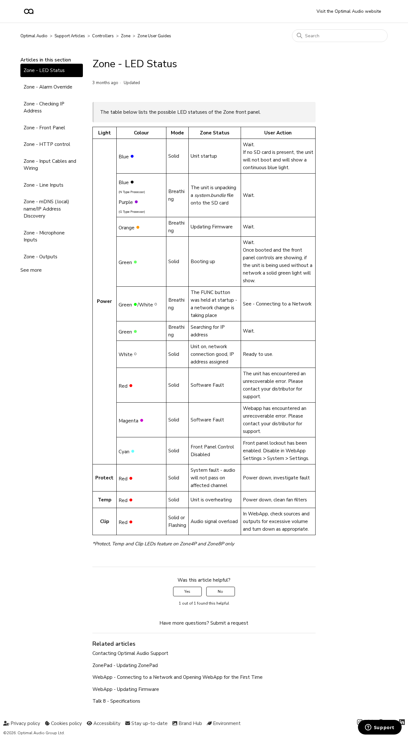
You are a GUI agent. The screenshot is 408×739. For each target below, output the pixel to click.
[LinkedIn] (402, 723)
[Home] (28, 11)
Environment (226, 723)
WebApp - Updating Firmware (125, 689)
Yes (187, 591)
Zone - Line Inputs (43, 185)
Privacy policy (24, 723)
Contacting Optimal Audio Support (130, 653)
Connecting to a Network (283, 304)
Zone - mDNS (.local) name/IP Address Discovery (46, 208)
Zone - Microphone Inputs (44, 236)
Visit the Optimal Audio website (349, 11)
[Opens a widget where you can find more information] (380, 728)
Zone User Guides (154, 36)
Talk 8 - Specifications (116, 701)
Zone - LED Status (44, 70)
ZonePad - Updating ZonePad (125, 665)
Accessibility (106, 723)
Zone (125, 36)
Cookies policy (66, 723)
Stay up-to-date (149, 723)
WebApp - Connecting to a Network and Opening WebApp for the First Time (177, 677)
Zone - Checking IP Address (44, 107)
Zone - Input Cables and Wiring (50, 165)
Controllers (103, 36)
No (220, 591)
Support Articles (70, 36)
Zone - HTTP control (47, 144)
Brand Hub (189, 723)
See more (31, 270)
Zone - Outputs (40, 257)
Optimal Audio (33, 36)
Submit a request (229, 623)
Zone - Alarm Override (48, 87)
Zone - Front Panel (44, 128)
